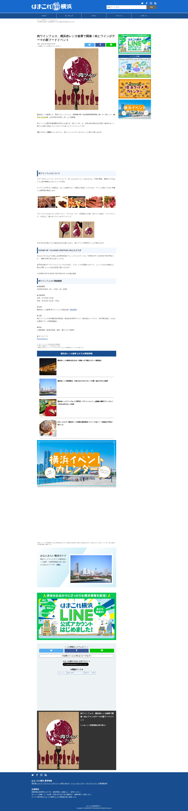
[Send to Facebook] (100, 45)
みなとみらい (62, 672)
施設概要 (73, 310)
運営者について (37, 783)
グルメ (93, 16)
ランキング (69, 16)
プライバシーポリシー (51, 783)
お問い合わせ (64, 783)
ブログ (44, 16)
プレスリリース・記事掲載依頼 (96, 783)
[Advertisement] (94, 28)
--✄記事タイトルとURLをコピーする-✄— (49, 46)
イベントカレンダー (77, 783)
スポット (144, 16)
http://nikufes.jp (42, 339)
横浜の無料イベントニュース (75, 672)
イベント (119, 16)
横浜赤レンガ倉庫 (90, 672)
